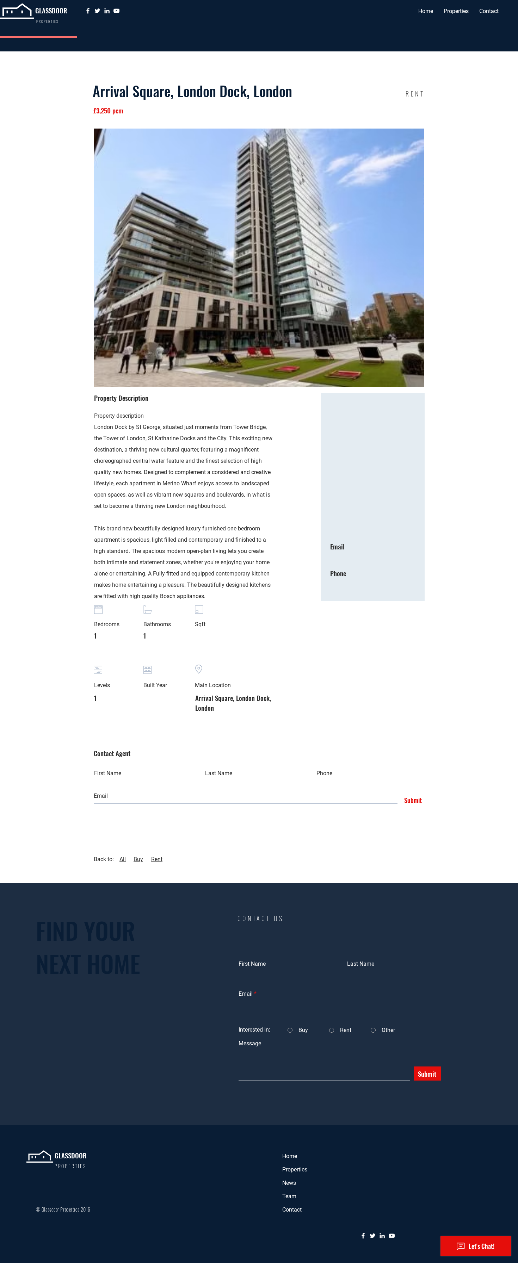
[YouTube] (116, 10)
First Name (252, 964)
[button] (456, 11)
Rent (156, 859)
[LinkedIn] (107, 10)
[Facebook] (88, 10)
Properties (294, 1169)
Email (246, 994)
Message (250, 1043)
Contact (292, 1209)
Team (289, 1196)
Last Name (360, 964)
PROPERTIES (70, 1166)
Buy (138, 859)
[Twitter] (97, 10)
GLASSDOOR (51, 10)
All (122, 859)
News (289, 1183)
